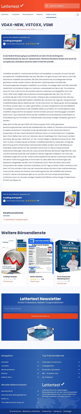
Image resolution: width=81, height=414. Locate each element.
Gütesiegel (67, 411)
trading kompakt (12, 40)
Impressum (57, 411)
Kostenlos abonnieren (40, 316)
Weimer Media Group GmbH (26, 29)
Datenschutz (47, 411)
